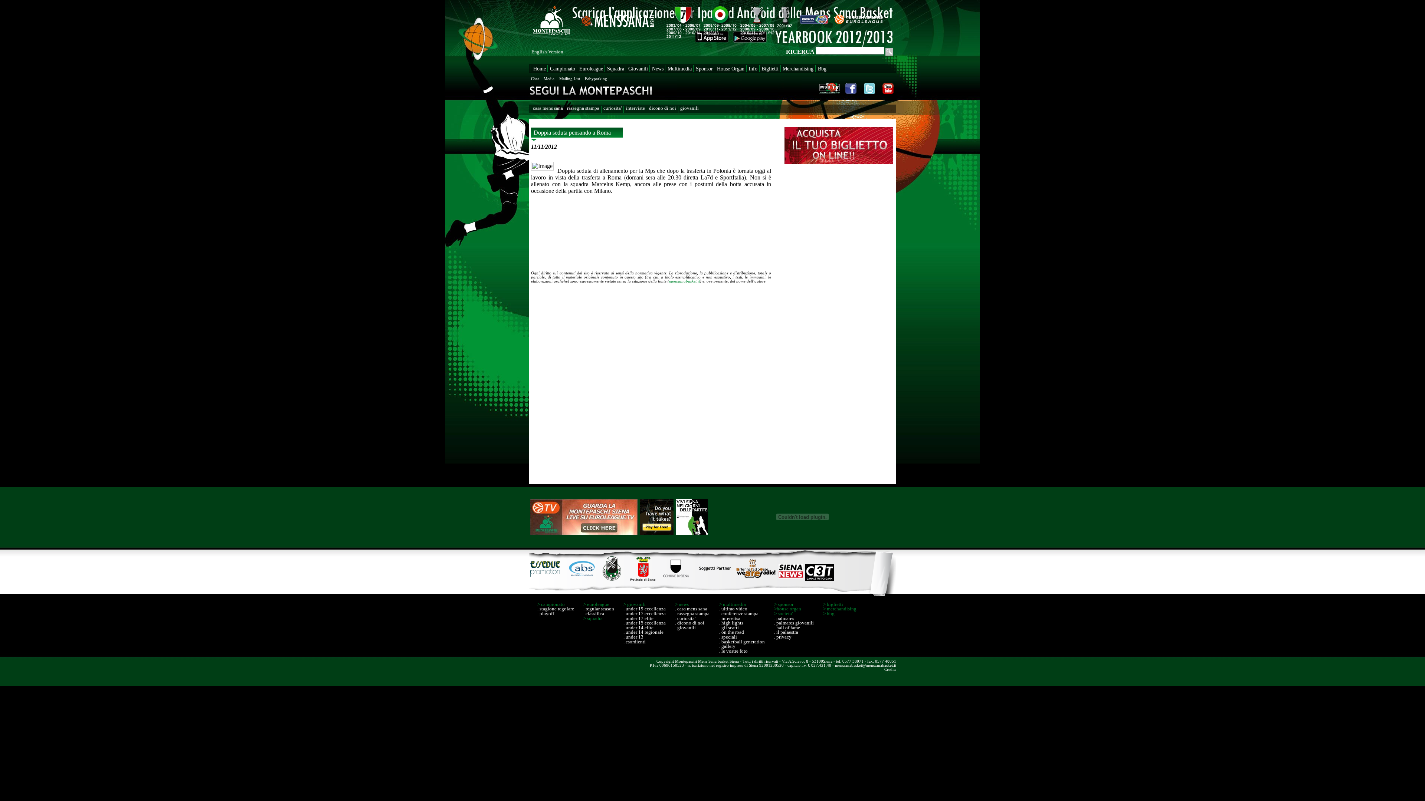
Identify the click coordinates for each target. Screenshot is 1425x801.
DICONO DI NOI (662, 108)
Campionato (562, 69)
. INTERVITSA (729, 618)
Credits (890, 669)
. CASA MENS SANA (691, 609)
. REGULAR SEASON (598, 609)
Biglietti (770, 69)
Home (539, 69)
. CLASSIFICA (593, 613)
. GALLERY (727, 646)
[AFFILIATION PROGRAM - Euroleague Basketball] (584, 517)
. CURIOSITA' (685, 618)
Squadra (615, 69)
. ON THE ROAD (731, 632)
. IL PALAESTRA (786, 632)
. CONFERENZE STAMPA (739, 613)
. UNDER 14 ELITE (638, 627)
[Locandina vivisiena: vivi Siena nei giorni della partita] (692, 517)
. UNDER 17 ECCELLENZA (644, 613)
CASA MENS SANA (548, 108)
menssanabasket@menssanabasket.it (865, 665)
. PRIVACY (783, 637)
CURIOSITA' (612, 108)
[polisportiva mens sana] (612, 579)
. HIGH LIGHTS (731, 623)
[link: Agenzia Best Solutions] (582, 579)
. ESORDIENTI (634, 642)
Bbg (822, 69)
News (658, 69)
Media (549, 78)
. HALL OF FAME (787, 627)
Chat (535, 78)
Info (752, 69)
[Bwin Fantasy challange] (657, 517)
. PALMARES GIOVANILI (794, 623)
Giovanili (638, 69)
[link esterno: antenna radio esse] (756, 579)
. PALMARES (784, 618)
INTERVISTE (635, 108)
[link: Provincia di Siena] (642, 579)
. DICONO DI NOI (689, 623)
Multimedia (680, 69)
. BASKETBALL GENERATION (742, 642)
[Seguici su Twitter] (869, 87)
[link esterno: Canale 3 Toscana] (819, 579)
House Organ (730, 69)
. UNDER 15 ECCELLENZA (644, 623)
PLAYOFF (547, 613)
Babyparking (596, 78)
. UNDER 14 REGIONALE (643, 632)
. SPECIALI (728, 637)
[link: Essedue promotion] (546, 579)
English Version (547, 52)
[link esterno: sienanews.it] (790, 579)
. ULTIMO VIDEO (733, 609)
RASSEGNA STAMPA (583, 108)
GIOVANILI (689, 108)
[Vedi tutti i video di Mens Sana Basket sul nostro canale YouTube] (887, 87)
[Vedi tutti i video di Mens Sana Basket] (829, 87)
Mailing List (569, 78)
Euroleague (591, 69)
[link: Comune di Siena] (676, 579)
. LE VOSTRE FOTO (733, 651)
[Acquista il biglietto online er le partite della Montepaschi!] (838, 162)
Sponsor (704, 69)
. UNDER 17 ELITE (638, 618)
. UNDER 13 (633, 637)
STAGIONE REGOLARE (557, 609)
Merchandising (798, 69)
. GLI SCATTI (729, 627)
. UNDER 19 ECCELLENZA (644, 609)
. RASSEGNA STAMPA (692, 613)
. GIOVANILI (685, 627)
